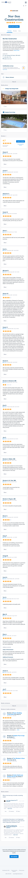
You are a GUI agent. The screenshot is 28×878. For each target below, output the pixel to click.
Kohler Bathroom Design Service (15, 775)
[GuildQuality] (6, 2)
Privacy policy (21, 870)
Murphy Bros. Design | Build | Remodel (11, 826)
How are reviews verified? (20, 144)
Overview (9, 31)
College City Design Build (11, 88)
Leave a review (14, 26)
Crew (19, 31)
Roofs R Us (14, 800)
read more (10, 808)
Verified (5, 153)
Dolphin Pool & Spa (10, 112)
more (18, 730)
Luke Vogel (8, 800)
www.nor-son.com (8, 58)
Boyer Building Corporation (14, 713)
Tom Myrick (8, 825)
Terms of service (14, 870)
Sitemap (14, 871)
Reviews (15, 31)
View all (14, 81)
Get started (14, 856)
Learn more (5, 69)
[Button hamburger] (26, 2)
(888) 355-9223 (8, 873)
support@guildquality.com (18, 873)
